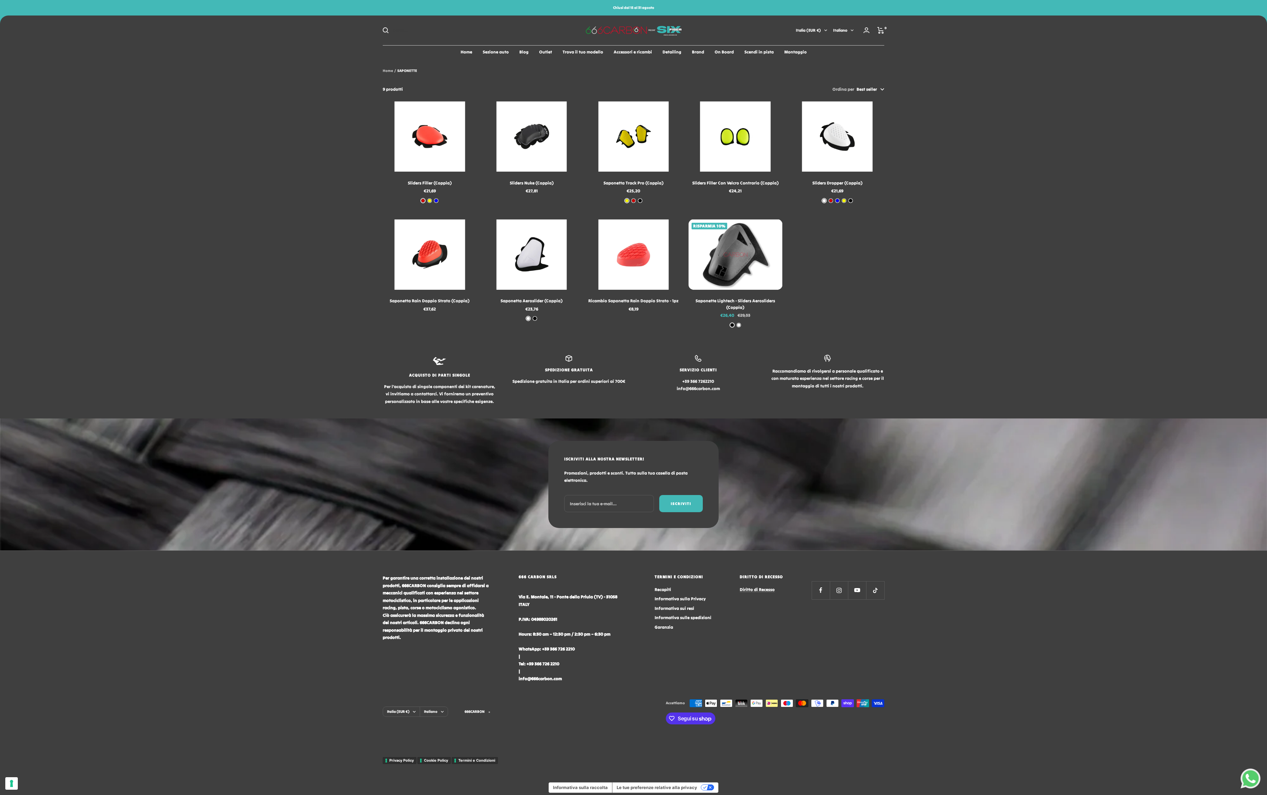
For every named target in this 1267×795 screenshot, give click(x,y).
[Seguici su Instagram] (839, 590)
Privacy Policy (401, 760)
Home (466, 52)
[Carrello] (880, 30)
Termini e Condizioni (476, 760)
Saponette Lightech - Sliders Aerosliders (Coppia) (735, 304)
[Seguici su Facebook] (821, 590)
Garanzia (664, 627)
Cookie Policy (436, 760)
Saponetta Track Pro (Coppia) (633, 183)
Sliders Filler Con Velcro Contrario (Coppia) (735, 183)
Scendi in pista (759, 52)
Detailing (672, 52)
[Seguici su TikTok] (875, 590)
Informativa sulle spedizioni (683, 617)
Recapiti (663, 589)
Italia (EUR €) (808, 30)
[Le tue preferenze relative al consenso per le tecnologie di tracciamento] (11, 783)
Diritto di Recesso (757, 589)
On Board (724, 52)
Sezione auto (496, 52)
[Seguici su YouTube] (857, 590)
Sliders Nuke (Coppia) (532, 183)
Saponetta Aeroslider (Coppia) (532, 301)
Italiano (840, 30)
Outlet (545, 52)
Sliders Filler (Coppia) (430, 183)
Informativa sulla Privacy (680, 599)
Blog (524, 52)
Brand (698, 52)
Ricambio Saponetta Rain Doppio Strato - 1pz (633, 301)
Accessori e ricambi (633, 52)
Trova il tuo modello (583, 52)
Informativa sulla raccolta (580, 787)
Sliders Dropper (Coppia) (837, 183)
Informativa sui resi (674, 608)
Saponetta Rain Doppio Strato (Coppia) (430, 301)
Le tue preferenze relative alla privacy (657, 787)
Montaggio (795, 52)
